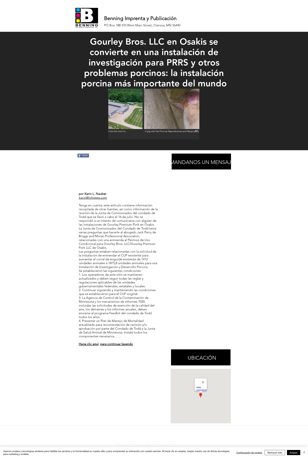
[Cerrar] (304, 452)
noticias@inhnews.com (151, 429)
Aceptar (294, 452)
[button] (153, 113)
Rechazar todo (274, 452)
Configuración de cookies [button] (249, 452)
